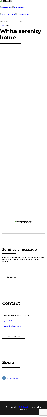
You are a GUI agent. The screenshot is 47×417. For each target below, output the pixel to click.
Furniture (8, 173)
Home (2, 25)
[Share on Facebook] (1, 124)
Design (2, 94)
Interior (17, 173)
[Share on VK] (12, 124)
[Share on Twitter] (5, 124)
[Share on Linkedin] (8, 124)
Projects (12, 94)
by (1, 68)
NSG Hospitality (25, 407)
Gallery (7, 94)
